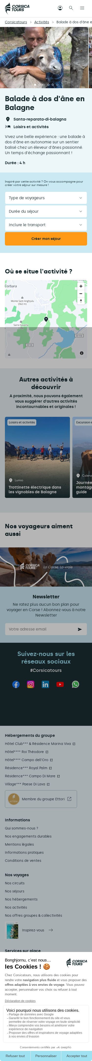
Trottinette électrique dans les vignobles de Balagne (35, 489)
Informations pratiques (24, 853)
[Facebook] (16, 684)
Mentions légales (19, 844)
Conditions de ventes (23, 861)
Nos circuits (15, 883)
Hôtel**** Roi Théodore (24, 752)
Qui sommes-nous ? (21, 828)
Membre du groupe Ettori (43, 799)
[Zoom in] (81, 286)
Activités (41, 22)
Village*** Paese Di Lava (25, 784)
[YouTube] (60, 684)
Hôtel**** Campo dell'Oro (26, 760)
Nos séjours (14, 891)
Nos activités (16, 907)
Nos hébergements (21, 899)
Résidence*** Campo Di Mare (30, 776)
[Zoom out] (81, 293)
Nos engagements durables (28, 836)
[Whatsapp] (75, 684)
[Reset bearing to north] (81, 301)
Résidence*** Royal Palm (26, 768)
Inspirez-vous (33, 930)
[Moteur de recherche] (71, 8)
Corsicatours (16, 22)
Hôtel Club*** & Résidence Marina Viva (38, 744)
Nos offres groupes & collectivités (33, 915)
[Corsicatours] (17, 8)
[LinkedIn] (45, 684)
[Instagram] (30, 684)
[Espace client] (60, 8)
